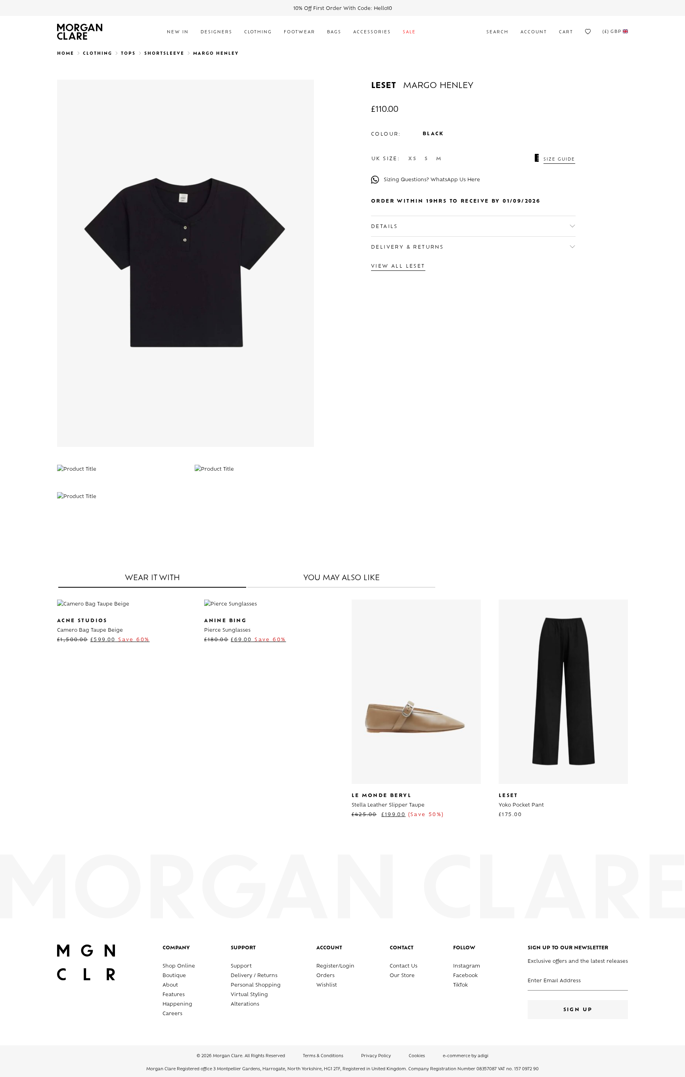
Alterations (245, 1004)
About (170, 985)
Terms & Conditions (323, 1056)
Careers (172, 1014)
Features (174, 995)
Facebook (465, 976)
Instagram (466, 966)
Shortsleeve (164, 54)
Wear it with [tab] (152, 578)
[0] (588, 31)
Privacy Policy (376, 1056)
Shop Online (179, 966)
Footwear (299, 32)
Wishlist (326, 985)
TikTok (460, 985)
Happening (177, 1004)
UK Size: (385, 159)
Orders (325, 976)
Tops (128, 54)
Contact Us (403, 966)
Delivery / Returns (254, 976)
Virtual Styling (249, 995)
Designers (216, 32)
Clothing (258, 32)
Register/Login (335, 966)
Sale (409, 32)
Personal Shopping (256, 985)
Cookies (417, 1056)
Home (65, 54)
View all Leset (398, 266)
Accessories (372, 32)
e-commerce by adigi (465, 1056)
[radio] (412, 159)
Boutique (174, 976)
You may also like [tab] (341, 578)
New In (178, 32)
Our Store (402, 976)
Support (241, 966)
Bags (334, 32)
